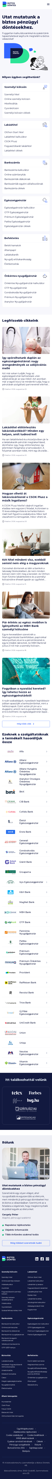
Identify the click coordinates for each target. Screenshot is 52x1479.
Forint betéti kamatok (36, 1361)
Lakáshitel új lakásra (35, 1284)
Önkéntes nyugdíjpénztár (20, 275)
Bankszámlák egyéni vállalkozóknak (23, 184)
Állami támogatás (9, 1396)
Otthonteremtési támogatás (13, 1416)
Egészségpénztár (15, 200)
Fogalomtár (32, 1310)
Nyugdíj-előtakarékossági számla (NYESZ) (37, 1373)
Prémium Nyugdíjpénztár (18, 297)
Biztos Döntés (9, 4)
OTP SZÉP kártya (8, 1348)
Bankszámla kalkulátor (16, 170)
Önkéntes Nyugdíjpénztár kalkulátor (24, 283)
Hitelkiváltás (10, 103)
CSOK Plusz (10, 141)
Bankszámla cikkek (14, 188)
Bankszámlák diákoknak (17, 179)
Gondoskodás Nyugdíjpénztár (20, 292)
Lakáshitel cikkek (13, 150)
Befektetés (11, 238)
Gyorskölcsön (11, 108)
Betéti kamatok (12, 245)
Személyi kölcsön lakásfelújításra (8, 1298)
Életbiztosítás (11, 264)
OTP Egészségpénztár (16, 212)
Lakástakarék (11, 254)
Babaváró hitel (7, 1412)
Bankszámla (12, 162)
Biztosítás (6, 1355)
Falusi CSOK (6, 1409)
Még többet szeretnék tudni (26, 1243)
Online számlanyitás (15, 174)
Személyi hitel (11, 94)
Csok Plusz (6, 1405)
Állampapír (10, 250)
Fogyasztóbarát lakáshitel (18, 146)
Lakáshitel (10, 124)
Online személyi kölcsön (17, 99)
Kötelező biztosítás (9, 1374)
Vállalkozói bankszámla (11, 1344)
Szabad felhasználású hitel (12, 1310)
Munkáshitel (6, 1402)
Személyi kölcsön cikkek (17, 113)
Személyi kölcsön (15, 87)
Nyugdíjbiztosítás (8, 1385)
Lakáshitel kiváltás (35, 1299)
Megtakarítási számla (36, 1365)
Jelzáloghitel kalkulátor (36, 1302)
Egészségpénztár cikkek (17, 226)
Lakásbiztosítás (7, 1361)
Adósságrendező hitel (36, 1306)
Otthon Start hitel (14, 132)
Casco (4, 1378)
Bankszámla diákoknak (11, 1331)
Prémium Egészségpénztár (19, 217)
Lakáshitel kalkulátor (15, 137)
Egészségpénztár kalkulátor (19, 207)
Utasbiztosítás (7, 1370)
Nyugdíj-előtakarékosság (17, 259)
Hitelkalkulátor (7, 1284)
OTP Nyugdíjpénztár (15, 288)
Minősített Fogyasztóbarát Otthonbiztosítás (12, 1366)
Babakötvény (33, 1385)
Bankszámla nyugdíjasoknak (13, 1335)
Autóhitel (5, 1288)
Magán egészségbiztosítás (12, 1381)
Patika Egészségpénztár (17, 221)
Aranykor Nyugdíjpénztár (18, 301)
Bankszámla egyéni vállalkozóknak (9, 1339)
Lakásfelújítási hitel (35, 1292)
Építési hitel (32, 1295)
